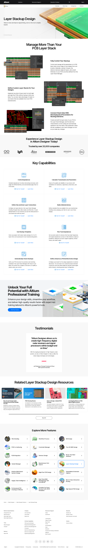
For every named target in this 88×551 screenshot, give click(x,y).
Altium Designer (11, 502)
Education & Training (55, 2)
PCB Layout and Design (29, 523)
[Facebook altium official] (36, 541)
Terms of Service (61, 546)
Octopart (5, 526)
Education (47, 528)
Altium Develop (7, 514)
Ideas (46, 527)
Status (46, 512)
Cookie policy (35, 546)
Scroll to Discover (8, 35)
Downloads (47, 514)
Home (5, 502)
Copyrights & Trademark (19, 546)
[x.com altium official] (40, 541)
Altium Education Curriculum (71, 516)
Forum (46, 523)
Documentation (48, 525)
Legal (67, 546)
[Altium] (6, 2)
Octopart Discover (7, 512)
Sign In (82, 2)
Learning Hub (48, 518)
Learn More (30, 189)
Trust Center (27, 514)
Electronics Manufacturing (30, 530)
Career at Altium (69, 523)
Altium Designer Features (21, 502)
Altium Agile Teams (7, 516)
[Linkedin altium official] (44, 541)
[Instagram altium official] (51, 541)
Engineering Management (30, 533)
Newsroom (27, 516)
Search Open (69, 2)
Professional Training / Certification (52, 530)
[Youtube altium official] (48, 541)
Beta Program (48, 534)
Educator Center (69, 514)
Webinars (47, 532)
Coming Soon (73, 5)
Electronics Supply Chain (29, 531)
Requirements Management (30, 524)
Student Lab (68, 512)
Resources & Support (36, 2)
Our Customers (28, 512)
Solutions (20, 2)
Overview (57, 5)
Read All (44, 417)
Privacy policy (28, 546)
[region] (44, 464)
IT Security (27, 528)
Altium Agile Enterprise (8, 517)
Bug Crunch (47, 522)
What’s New (65, 5)
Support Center (48, 520)
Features (81, 5)
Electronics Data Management (30, 526)
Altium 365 (6, 533)
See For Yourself (20, 189)
